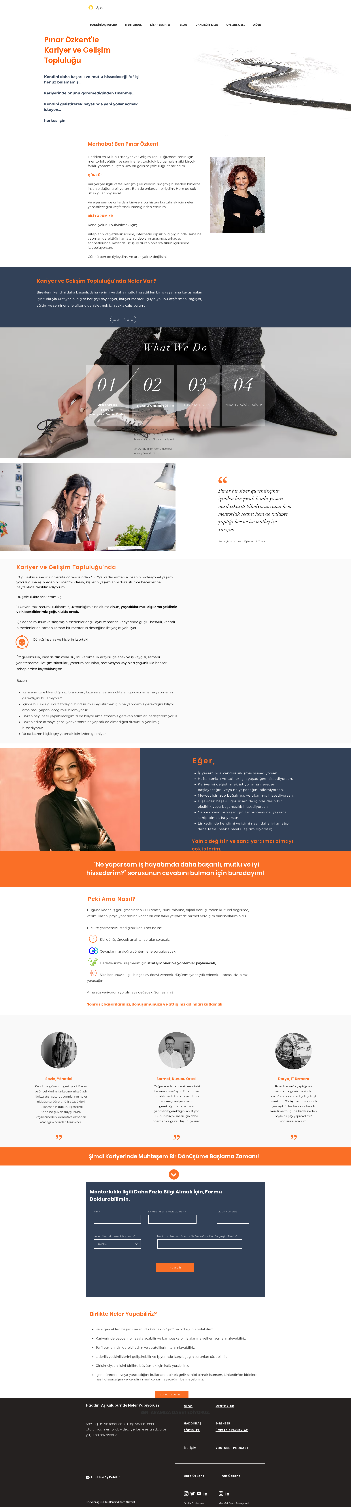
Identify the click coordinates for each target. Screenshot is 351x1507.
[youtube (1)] (199, 1493)
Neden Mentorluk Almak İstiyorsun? (114, 1236)
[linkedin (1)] (205, 1493)
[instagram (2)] (186, 1493)
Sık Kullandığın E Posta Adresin (166, 1211)
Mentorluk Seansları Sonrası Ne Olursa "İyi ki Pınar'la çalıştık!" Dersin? (197, 1236)
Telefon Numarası (227, 1211)
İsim (96, 1211)
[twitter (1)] (192, 1493)
